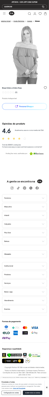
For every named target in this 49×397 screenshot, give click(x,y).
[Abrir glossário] (28, 254)
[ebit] (25, 355)
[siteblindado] (14, 355)
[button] (29, 13)
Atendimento (9, 300)
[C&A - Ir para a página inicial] (11, 13)
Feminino (7, 198)
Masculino (8, 207)
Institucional (8, 266)
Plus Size (7, 233)
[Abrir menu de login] (34, 13)
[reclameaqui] (34, 355)
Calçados (7, 224)
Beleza (6, 241)
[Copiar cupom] (43, 6)
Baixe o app (8, 292)
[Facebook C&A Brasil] (37, 188)
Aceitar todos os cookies (32, 393)
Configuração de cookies (11, 393)
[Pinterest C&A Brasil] (24, 188)
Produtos (7, 274)
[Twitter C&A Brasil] (30, 188)
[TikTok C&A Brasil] (18, 188)
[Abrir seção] (29, 198)
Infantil (6, 215)
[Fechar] (47, 387)
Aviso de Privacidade (19, 388)
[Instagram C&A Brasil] (12, 188)
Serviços (7, 283)
